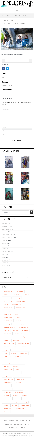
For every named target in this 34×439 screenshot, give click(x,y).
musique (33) (7, 376)
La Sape (4, 249)
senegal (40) (7, 398)
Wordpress (16, 437)
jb (17, 23)
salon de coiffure (7, 229)
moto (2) (17, 372)
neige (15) (17, 376)
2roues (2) (20, 291)
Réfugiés (4, 232)
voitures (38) (16, 411)
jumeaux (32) (23, 353)
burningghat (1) (20, 307)
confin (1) (18, 320)
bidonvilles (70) (20, 301)
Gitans (3, 257)
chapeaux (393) (8, 317)
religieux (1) (17, 389)
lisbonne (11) (18, 356)
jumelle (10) (7, 356)
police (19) (7, 385)
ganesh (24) (16, 340)
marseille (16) (8, 369)
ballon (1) (6, 298)
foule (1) (14, 337)
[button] (17, 10)
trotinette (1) (25, 405)
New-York (4, 240)
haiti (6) (16, 346)
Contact (22, 427)
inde (3, 254)
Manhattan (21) (19, 363)
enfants (4, 260)
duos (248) (15, 330)
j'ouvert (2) (15, 350)
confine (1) (7, 324)
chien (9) (18, 317)
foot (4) (6, 337)
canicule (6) (17, 311)
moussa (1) (27, 372)
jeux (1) (13, 353)
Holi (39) (6, 350)
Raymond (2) (7, 389)
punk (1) (25, 385)
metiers (4, 243)
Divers (4, 263)
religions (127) (19, 392)
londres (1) (7, 359)
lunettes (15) (7, 363)
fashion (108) (18, 333)
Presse (11, 427)
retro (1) (6, 395)
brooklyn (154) (16, 304)
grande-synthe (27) (23, 343)
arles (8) (26, 294)
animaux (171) (16, 294)
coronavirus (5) (23, 327)
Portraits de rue (24, 16)
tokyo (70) (24, 402)
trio (3, 78)
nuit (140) (26, 376)
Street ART (8, 424)
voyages (4, 223)
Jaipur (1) (25, 350)
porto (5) (16, 385)
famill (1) (25, 330)
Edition (27, 424)
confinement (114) (19, 324)
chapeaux (5, 265)
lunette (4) (17, 359)
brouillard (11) (8, 307)
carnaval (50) (7, 314)
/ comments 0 (23, 23)
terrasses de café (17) (10, 402)
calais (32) (7, 311)
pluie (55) (18, 382)
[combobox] (15, 212)
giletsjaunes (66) (9, 343)
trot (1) (14, 405)
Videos (28, 420)
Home (4, 16)
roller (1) (15, 395)
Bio (17, 427)
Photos (11, 420)
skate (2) (17, 398)
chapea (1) (18, 314)
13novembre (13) (8, 291)
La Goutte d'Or (6, 251)
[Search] (31, 212)
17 (16, 16)
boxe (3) (6, 304)
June (13, 16)
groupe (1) (7, 346)
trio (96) (6, 405)
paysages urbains (7, 237)
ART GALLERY (20, 420)
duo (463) (6, 330)
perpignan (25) (8, 382)
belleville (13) (8, 301)
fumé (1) (23, 337)
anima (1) (6, 294)
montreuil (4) (7, 372)
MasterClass (18, 424)
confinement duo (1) (9, 327)
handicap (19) (25, 346)
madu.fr (29, 437)
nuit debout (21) (8, 379)
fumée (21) (6, 340)
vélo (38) (6, 411)
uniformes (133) (19, 408)
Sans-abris (5, 226)
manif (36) (6, 366)
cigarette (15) (8, 320)
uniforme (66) (7, 408)
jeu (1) (5, 353)
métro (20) (19, 369)
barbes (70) (16, 298)
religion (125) (7, 392)
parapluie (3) (20, 379)
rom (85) (24, 395)
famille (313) (7, 333)
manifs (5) (15, 366)
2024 (8, 16)
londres (4, 246)
